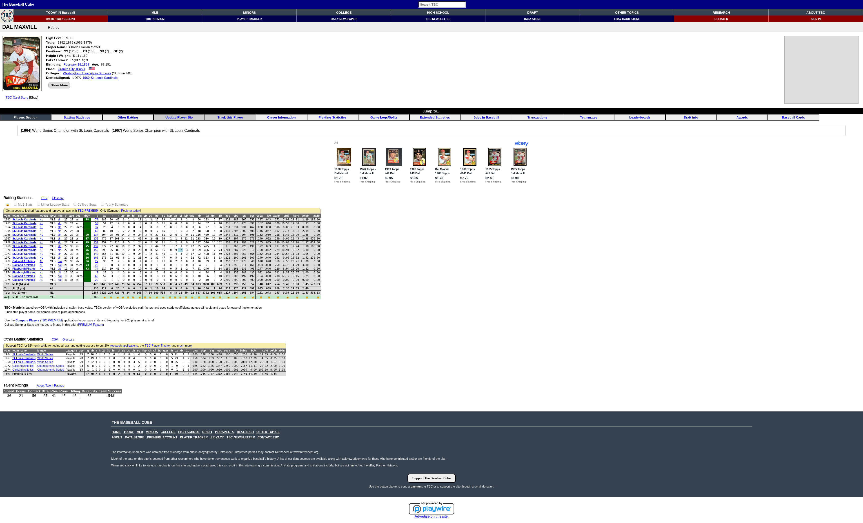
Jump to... (431, 111)
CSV (44, 198)
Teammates (588, 117)
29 (96, 265)
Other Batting (128, 117)
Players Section (26, 117)
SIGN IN (816, 19)
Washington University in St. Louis (87, 73)
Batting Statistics (77, 117)
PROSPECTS (224, 432)
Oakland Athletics (23, 261)
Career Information (281, 117)
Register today (130, 210)
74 (96, 268)
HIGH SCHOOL (438, 12)
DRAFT (532, 12)
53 (96, 223)
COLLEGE (343, 12)
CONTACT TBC (268, 437)
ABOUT (117, 437)
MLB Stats (25, 204)
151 (95, 242)
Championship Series (50, 365)
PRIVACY (217, 437)
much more (184, 345)
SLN (59, 219)
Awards (742, 117)
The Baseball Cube (18, 4)
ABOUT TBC (815, 12)
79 (96, 219)
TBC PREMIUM (155, 19)
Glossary (58, 198)
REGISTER (721, 19)
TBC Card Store (17, 97)
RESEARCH (721, 12)
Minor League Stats (55, 204)
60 (96, 276)
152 (95, 238)
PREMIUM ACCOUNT (162, 437)
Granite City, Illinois (71, 69)
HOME (116, 432)
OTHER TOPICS (627, 12)
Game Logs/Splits (384, 117)
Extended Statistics (435, 117)
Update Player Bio (179, 117)
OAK (60, 261)
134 (95, 234)
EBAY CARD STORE (627, 19)
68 (96, 231)
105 (95, 257)
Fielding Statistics (333, 117)
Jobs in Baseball (486, 117)
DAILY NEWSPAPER (344, 19)
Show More (59, 85)
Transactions (537, 117)
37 (96, 227)
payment (417, 486)
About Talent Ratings (50, 385)
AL (41, 261)
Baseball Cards (793, 117)
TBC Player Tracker (158, 345)
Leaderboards (640, 117)
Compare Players (27, 320)
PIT (59, 268)
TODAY (129, 432)
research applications (124, 345)
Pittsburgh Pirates (24, 268)
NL (41, 219)
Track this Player (230, 117)
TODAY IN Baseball (60, 12)
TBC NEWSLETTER (438, 19)
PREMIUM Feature (90, 324)
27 (96, 261)
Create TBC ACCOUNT (60, 19)
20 (96, 279)
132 (95, 246)
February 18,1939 (76, 64)
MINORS (249, 12)
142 (95, 253)
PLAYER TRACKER (249, 19)
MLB (154, 12)
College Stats (87, 204)
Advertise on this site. (432, 516)
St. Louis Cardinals (104, 77)
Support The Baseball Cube (431, 478)
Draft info (691, 117)
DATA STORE (532, 19)
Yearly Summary (116, 204)
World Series (45, 354)
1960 (86, 77)
